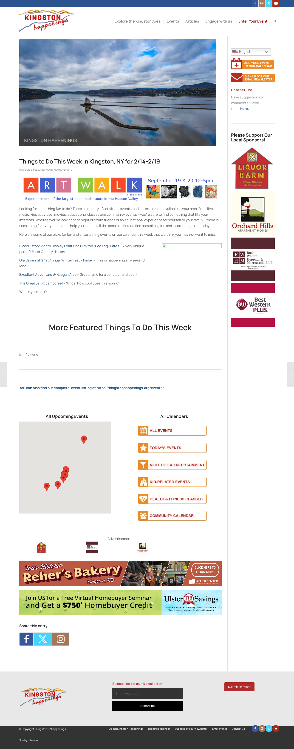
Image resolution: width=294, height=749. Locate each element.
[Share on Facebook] (26, 639)
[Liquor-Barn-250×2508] (253, 189)
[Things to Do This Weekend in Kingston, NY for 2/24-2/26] (290, 374)
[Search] (275, 21)
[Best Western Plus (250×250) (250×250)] (253, 325)
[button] (84, 440)
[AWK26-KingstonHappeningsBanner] (120, 200)
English (244, 52)
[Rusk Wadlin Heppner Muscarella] (92, 551)
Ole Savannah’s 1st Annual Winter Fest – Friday (56, 260)
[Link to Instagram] (262, 3)
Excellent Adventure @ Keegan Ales (47, 274)
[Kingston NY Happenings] (46, 21)
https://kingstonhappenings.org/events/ (130, 387)
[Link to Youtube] (275, 3)
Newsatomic (62, 170)
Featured (39, 170)
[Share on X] (43, 639)
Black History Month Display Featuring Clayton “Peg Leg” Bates (69, 246)
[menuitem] (138, 21)
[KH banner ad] (120, 584)
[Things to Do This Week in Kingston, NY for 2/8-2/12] (3, 374)
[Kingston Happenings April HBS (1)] (120, 613)
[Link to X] (269, 3)
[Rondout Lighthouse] (117, 92)
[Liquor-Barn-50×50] (41, 551)
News (49, 170)
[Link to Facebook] (255, 3)
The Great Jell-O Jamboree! (41, 283)
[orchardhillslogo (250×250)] (142, 551)
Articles (27, 170)
